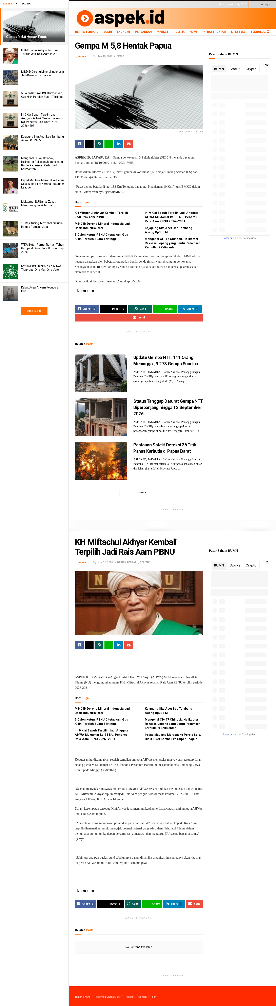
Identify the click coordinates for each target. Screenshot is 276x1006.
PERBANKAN (126, 4)
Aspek (82, 56)
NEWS (162, 4)
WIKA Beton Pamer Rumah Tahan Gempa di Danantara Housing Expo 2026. (43, 248)
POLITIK (152, 4)
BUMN (100, 4)
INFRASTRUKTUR (177, 4)
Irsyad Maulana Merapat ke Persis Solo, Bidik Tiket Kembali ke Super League (42, 184)
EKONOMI (111, 4)
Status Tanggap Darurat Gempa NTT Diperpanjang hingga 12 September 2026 (168, 407)
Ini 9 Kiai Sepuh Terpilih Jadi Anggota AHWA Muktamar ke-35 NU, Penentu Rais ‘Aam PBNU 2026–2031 (171, 217)
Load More (34, 311)
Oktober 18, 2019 (102, 56)
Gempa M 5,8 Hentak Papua (26, 37)
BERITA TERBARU (85, 4)
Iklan (153, 996)
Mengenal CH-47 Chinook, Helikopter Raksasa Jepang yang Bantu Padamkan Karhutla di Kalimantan (172, 243)
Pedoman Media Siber (107, 996)
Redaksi (129, 996)
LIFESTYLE (194, 4)
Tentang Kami (83, 996)
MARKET (140, 4)
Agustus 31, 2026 (103, 562)
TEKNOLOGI (209, 4)
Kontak (142, 996)
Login (266, 4)
